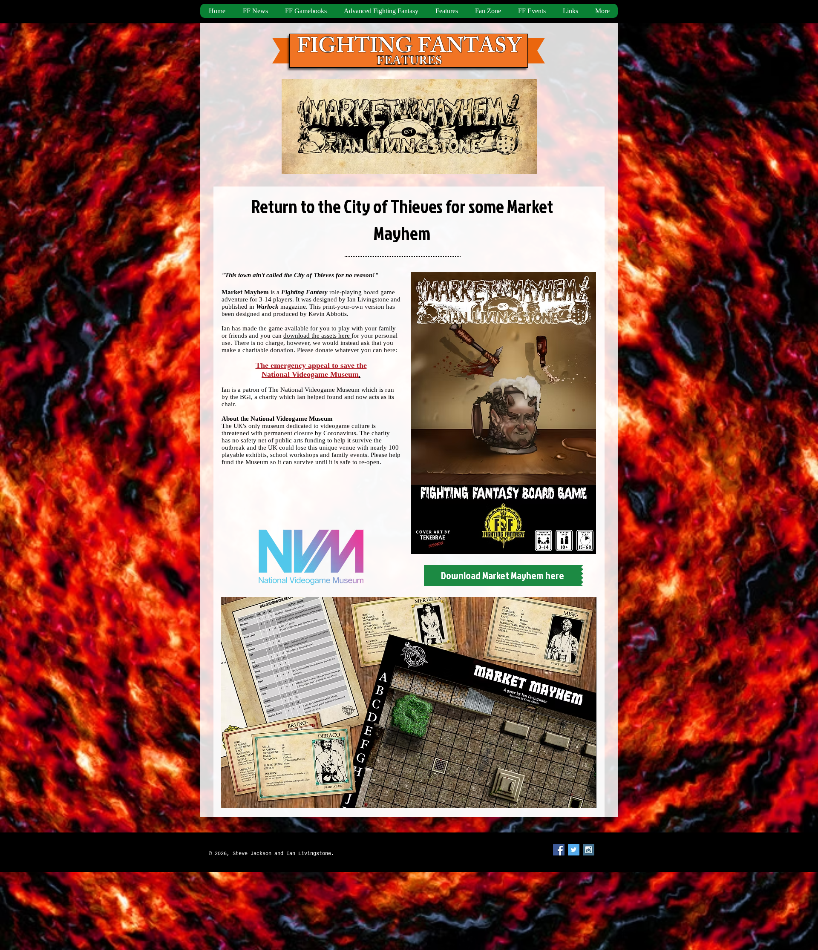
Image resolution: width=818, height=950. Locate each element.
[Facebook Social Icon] (559, 849)
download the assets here (317, 335)
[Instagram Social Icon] (588, 849)
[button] (446, 11)
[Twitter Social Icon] (573, 849)
